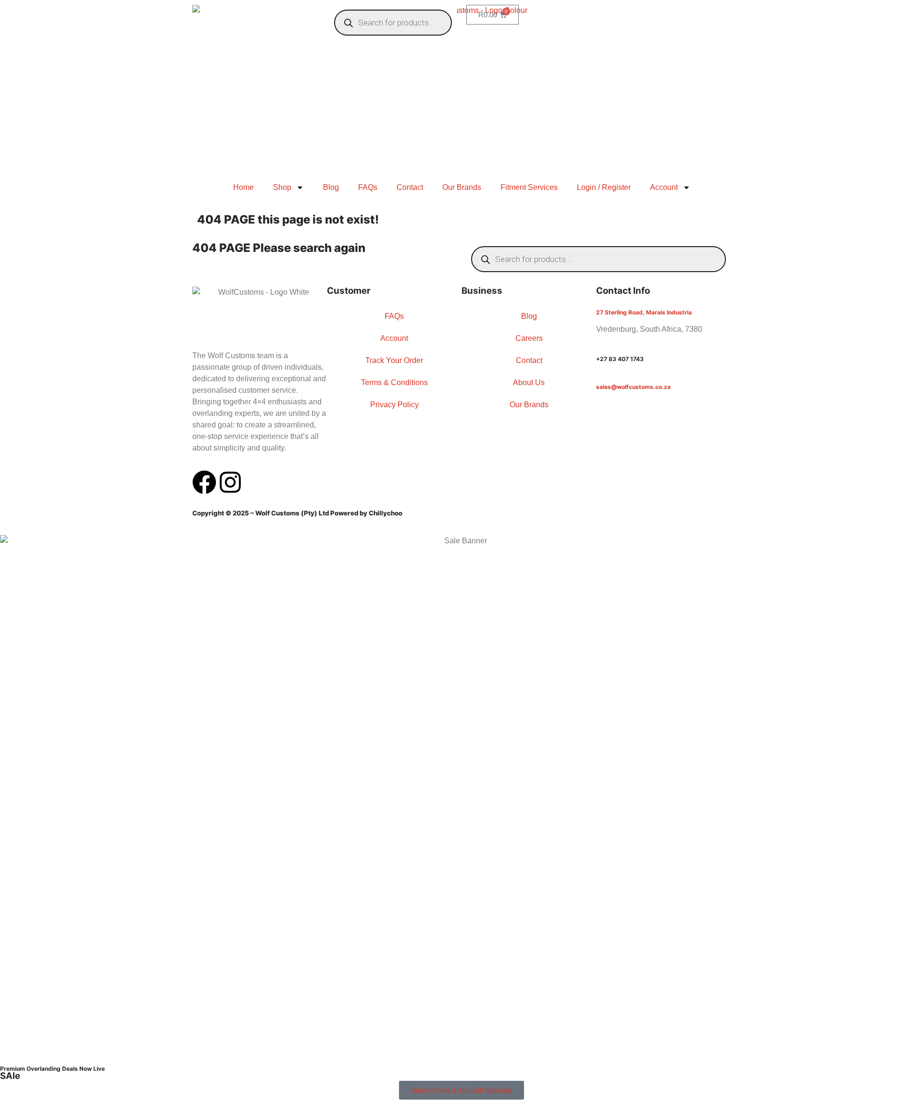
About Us (529, 382)
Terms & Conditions (394, 382)
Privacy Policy (394, 405)
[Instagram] (230, 482)
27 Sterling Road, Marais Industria (644, 312)
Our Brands (461, 187)
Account (664, 187)
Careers (529, 338)
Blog (331, 187)
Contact (410, 187)
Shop (282, 187)
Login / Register (604, 187)
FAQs (367, 187)
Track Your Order (394, 360)
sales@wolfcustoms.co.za (633, 386)
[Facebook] (204, 482)
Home (243, 187)
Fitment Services (529, 187)
